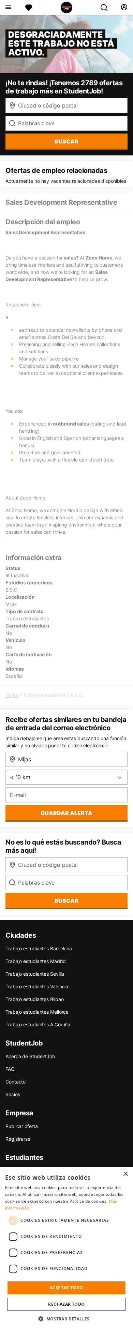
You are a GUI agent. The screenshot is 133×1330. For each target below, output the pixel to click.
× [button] (125, 1174)
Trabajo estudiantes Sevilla (34, 974)
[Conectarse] (124, 7)
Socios (12, 1094)
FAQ (10, 1069)
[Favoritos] (28, 7)
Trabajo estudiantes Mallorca (37, 1012)
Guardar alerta (66, 813)
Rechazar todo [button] (66, 1304)
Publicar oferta (21, 1126)
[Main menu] (8, 7)
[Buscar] (106, 7)
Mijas (11, 695)
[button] (66, 1318)
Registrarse (17, 1139)
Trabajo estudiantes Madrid (35, 961)
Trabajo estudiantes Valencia (36, 986)
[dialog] (66, 1248)
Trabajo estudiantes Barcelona (38, 948)
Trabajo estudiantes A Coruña (37, 1024)
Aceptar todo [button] (66, 1288)
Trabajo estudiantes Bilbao (34, 999)
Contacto (15, 1082)
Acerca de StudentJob (30, 1056)
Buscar (66, 141)
